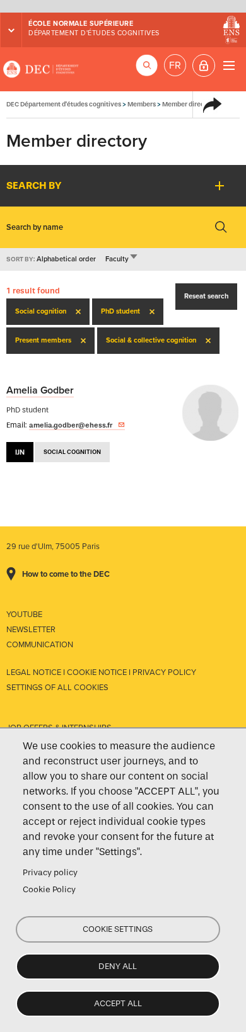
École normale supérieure (80, 24)
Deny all (117, 966)
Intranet (203, 65)
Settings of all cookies (57, 688)
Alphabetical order (66, 259)
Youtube (24, 615)
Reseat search (206, 296)
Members (141, 104)
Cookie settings (118, 929)
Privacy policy (50, 872)
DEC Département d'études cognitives (41, 69)
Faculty (122, 259)
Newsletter (31, 630)
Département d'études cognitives (94, 33)
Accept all (118, 1003)
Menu (229, 65)
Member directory (189, 104)
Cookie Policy (49, 889)
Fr (175, 65)
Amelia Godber (40, 390)
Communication (39, 645)
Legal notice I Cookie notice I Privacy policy (101, 672)
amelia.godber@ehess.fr (70, 425)
